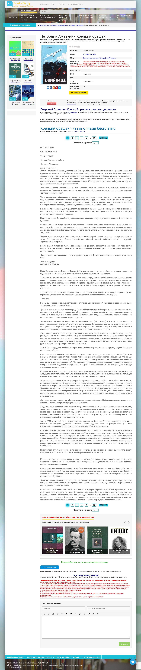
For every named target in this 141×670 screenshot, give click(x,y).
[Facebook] (51, 87)
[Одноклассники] (54, 87)
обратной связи (76, 665)
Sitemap (76, 657)
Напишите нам (71, 104)
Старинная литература (105, 17)
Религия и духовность (86, 17)
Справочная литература (105, 20)
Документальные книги (67, 20)
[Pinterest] (56, 87)
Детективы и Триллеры (48, 17)
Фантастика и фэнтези (29, 17)
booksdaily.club (20, 4)
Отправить (124, 644)
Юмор (80, 20)
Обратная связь (63, 657)
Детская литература (85, 15)
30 (94, 138)
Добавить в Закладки (21, 25)
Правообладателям (15, 657)
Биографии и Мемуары (108, 58)
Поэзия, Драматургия (124, 15)
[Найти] (131, 11)
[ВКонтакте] (48, 87)
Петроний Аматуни (89, 54)
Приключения (44, 15)
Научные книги (64, 17)
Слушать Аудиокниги (75, 4)
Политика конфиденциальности (40, 657)
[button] (44, 614)
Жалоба (51, 103)
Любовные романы (27, 15)
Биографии (61, 4)
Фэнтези (24, 20)
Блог (53, 4)
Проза (42, 20)
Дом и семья (102, 15)
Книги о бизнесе (64, 15)
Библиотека (44, 4)
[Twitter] (59, 87)
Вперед (103, 138)
